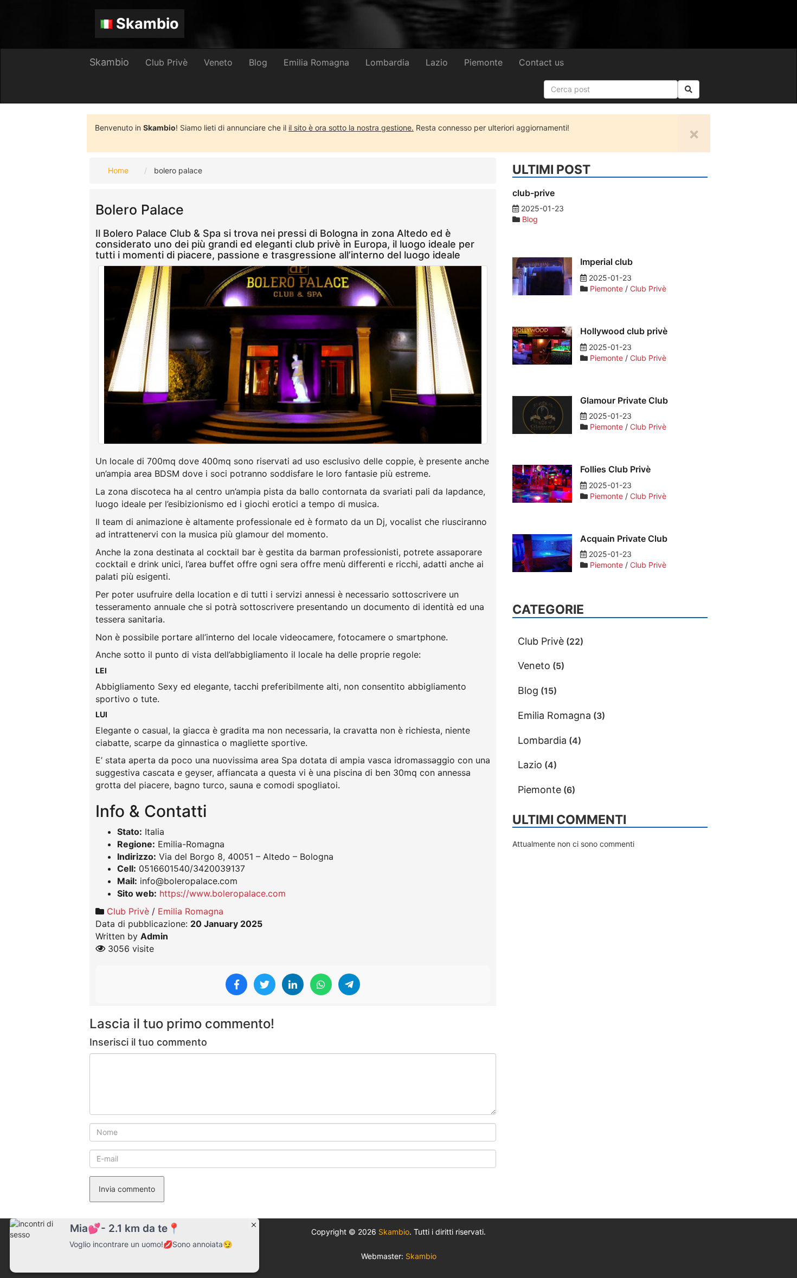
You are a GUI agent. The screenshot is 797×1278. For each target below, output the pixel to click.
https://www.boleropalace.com (222, 893)
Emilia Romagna (316, 62)
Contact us (541, 62)
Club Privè (166, 62)
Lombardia (387, 62)
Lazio (437, 62)
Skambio (147, 24)
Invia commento (127, 1188)
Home (118, 170)
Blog (258, 62)
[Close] (253, 1224)
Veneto (218, 62)
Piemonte (483, 62)
